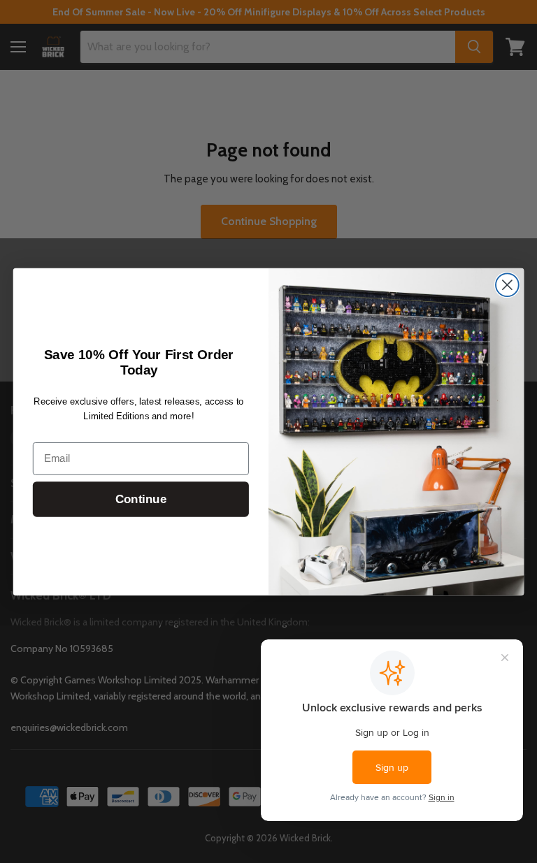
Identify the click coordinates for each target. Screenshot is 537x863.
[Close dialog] (507, 284)
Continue (140, 498)
